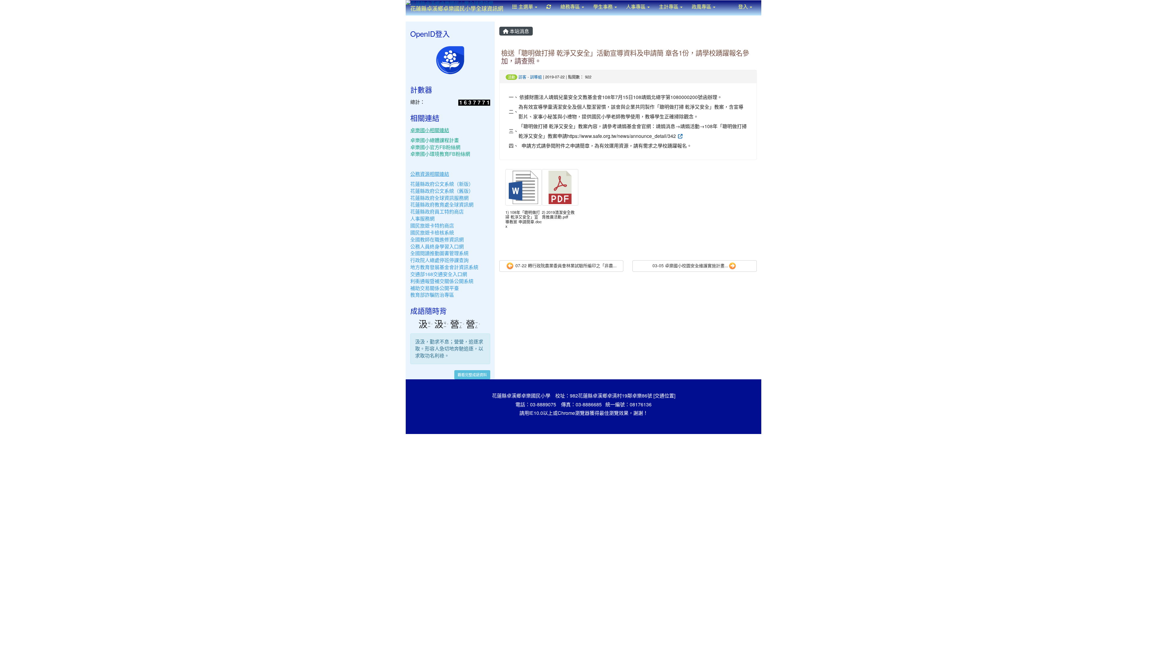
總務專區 (570, 6)
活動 (511, 77)
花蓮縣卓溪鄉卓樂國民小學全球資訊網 (456, 8)
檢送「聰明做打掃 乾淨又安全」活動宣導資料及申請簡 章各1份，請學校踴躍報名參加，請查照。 (625, 57)
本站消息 (518, 31)
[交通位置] (664, 395)
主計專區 (669, 6)
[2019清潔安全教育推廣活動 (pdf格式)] (560, 187)
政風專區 (702, 6)
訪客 (522, 77)
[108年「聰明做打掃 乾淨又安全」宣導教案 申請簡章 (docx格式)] (523, 187)
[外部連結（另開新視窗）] (680, 135)
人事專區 (636, 6)
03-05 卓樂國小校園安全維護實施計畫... (690, 265)
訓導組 (536, 77)
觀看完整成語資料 (472, 374)
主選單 (525, 6)
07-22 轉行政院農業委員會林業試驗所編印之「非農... (565, 265)
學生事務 (603, 6)
